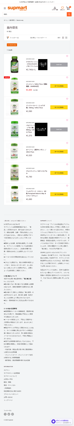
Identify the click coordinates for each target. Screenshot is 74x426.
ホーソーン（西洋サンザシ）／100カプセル (36, 151)
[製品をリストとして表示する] (63, 38)
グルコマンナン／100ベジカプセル (36, 172)
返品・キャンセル (9, 385)
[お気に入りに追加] (67, 56)
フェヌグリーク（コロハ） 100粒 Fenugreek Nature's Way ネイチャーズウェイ (36, 193)
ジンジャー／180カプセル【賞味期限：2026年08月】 (36, 85)
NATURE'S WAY (30, 59)
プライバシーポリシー (11, 394)
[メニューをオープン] (5, 8)
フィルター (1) (14, 37)
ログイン (7, 370)
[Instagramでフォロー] (12, 414)
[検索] (69, 14)
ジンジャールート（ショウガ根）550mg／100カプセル (35, 106)
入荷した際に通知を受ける (42, 64)
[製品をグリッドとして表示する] (66, 38)
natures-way (12, 45)
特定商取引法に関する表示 (12, 391)
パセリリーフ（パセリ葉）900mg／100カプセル (30, 129)
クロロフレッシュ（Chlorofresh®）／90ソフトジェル (32, 64)
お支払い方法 (8, 379)
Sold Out (59, 64)
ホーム (6, 20)
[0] (68, 8)
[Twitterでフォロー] (9, 414)
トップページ (8, 400)
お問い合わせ (8, 397)
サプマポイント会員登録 (12, 373)
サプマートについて (10, 376)
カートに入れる (59, 86)
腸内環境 (12, 20)
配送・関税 (7, 382)
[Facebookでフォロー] (5, 414)
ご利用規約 (7, 388)
